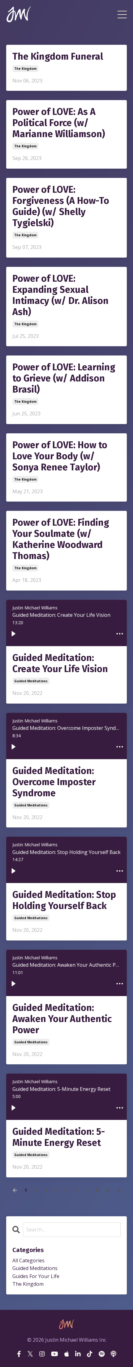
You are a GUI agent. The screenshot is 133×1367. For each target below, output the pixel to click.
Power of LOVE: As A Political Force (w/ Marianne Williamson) (58, 123)
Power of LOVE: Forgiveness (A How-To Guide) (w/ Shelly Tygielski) (60, 206)
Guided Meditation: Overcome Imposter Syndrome (54, 782)
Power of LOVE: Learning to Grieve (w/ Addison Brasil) (63, 378)
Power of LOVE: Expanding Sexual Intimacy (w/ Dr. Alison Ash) (60, 295)
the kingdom (25, 68)
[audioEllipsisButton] (119, 634)
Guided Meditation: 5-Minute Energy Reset (58, 1137)
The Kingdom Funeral (57, 56)
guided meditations (31, 681)
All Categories (28, 1260)
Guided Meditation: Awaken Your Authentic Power (62, 1019)
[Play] (13, 634)
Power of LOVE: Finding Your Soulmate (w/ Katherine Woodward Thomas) (60, 539)
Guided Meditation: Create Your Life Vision (60, 663)
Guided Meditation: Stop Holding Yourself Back (64, 900)
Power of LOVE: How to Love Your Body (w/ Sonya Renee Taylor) (59, 456)
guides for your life (35, 1276)
